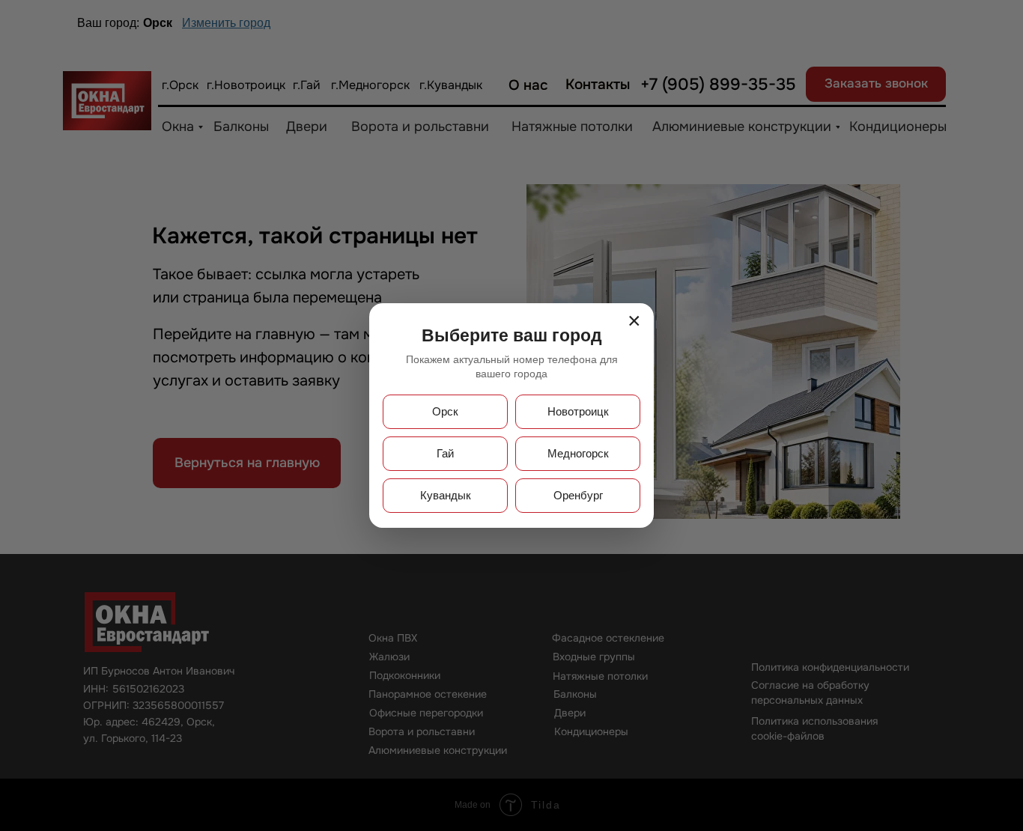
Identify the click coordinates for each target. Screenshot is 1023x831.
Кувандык (445, 495)
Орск (445, 411)
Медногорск (578, 453)
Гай (445, 453)
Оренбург (578, 495)
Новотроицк (578, 411)
